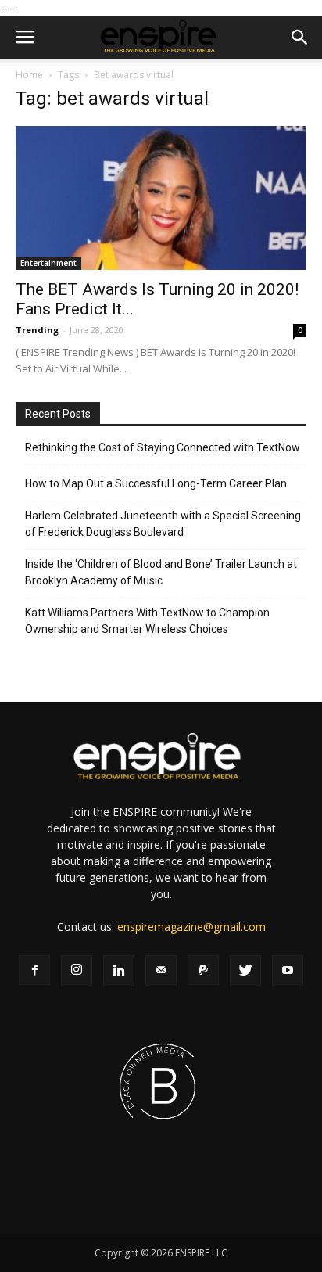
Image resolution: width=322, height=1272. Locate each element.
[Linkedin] (118, 970)
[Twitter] (245, 970)
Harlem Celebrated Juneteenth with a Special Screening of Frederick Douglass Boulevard (163, 523)
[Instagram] (76, 970)
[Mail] (161, 970)
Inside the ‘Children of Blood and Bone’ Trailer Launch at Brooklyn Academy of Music (161, 572)
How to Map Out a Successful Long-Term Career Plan (156, 483)
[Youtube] (287, 970)
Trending (37, 330)
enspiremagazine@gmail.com (191, 926)
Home (29, 74)
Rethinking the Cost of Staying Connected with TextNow (162, 447)
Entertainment (48, 262)
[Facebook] (34, 970)
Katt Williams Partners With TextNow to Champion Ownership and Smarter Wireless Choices (147, 620)
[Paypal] (203, 970)
